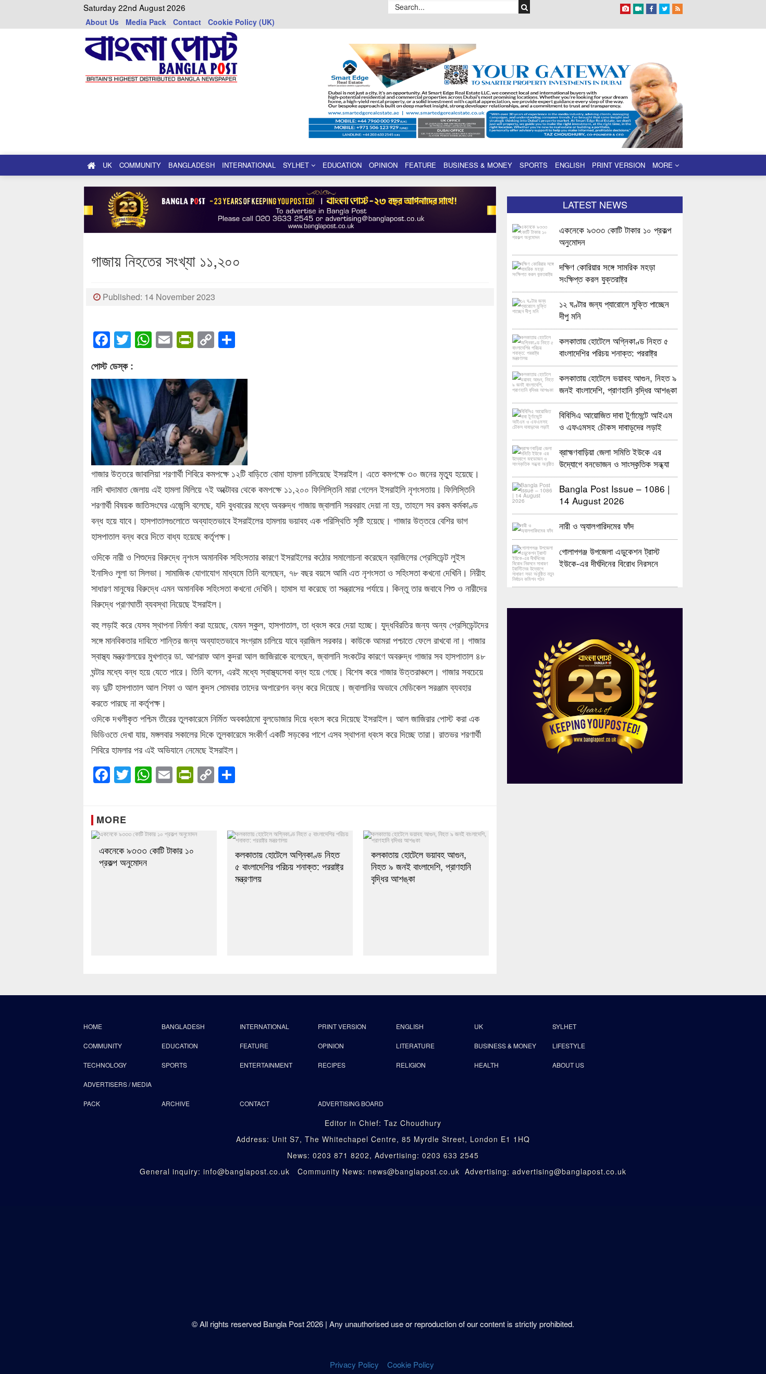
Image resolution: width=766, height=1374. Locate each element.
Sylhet (297, 165)
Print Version (618, 165)
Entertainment (266, 1064)
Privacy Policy (354, 1364)
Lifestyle (568, 1045)
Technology (105, 1064)
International (249, 165)
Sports (534, 165)
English (570, 165)
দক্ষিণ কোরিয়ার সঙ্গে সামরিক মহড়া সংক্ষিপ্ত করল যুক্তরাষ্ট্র (607, 272)
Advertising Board (351, 1103)
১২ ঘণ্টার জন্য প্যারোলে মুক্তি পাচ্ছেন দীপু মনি (614, 309)
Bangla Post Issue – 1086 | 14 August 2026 (614, 494)
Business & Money (477, 165)
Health (486, 1064)
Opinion (383, 165)
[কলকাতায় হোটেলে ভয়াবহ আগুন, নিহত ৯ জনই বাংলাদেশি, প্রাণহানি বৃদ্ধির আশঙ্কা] (426, 837)
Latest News (595, 204)
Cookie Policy (411, 1364)
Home (92, 1026)
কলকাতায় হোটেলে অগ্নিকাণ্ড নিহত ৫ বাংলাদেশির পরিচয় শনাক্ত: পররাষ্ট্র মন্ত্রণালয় (289, 866)
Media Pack (146, 22)
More (663, 165)
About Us (102, 22)
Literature (415, 1045)
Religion (411, 1064)
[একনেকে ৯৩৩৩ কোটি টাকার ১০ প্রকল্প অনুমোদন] (154, 835)
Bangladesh (191, 165)
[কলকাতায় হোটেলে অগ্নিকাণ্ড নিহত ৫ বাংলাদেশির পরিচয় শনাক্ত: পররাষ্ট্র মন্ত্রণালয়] (290, 837)
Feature (420, 165)
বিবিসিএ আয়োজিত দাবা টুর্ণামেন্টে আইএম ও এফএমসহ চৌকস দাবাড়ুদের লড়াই (615, 420)
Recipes (331, 1064)
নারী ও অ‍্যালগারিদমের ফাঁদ (596, 525)
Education (342, 165)
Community (140, 165)
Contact (187, 22)
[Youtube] (638, 7)
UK (107, 165)
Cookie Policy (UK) (241, 22)
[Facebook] (651, 7)
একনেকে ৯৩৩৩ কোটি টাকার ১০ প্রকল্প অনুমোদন (146, 856)
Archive (176, 1103)
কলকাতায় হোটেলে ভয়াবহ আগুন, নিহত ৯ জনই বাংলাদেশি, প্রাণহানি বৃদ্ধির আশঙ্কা (421, 866)
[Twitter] (664, 7)
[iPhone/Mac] (625, 7)
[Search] (524, 7)
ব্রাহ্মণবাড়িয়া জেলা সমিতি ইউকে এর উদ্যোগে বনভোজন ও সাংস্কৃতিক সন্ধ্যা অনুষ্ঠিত (614, 457)
